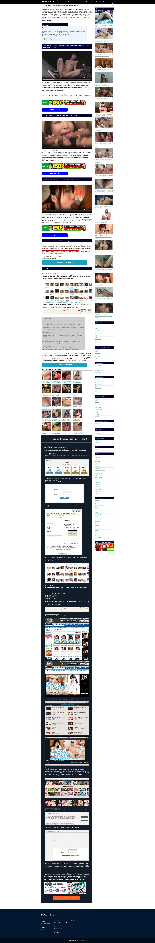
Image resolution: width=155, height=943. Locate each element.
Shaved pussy (97, 528)
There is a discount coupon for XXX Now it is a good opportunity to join (56, 35)
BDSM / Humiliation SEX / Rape (101, 501)
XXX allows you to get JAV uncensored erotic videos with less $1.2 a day (57, 32)
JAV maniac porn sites (100, 396)
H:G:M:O (96, 342)
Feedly (68, 924)
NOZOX (96, 391)
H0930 (96, 367)
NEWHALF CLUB (98, 473)
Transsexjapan (98, 440)
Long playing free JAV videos (83, 1)
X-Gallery (97, 340)
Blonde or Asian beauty (99, 505)
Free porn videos (72, 1)
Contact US (44, 927)
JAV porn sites (99, 322)
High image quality (98, 514)
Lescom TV (97, 493)
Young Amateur (98, 537)
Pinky (96, 358)
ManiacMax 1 (97, 416)
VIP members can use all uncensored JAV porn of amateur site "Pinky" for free (63, 449)
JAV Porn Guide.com (48, 2)
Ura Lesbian (97, 433)
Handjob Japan (98, 407)
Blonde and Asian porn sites (102, 421)
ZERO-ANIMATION (98, 484)
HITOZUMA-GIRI (98, 370)
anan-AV (96, 403)
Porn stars (97, 525)
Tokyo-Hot (97, 330)
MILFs (96, 523)
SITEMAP (44, 921)
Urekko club (97, 372)
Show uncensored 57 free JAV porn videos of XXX (66, 897)
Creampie (97, 509)
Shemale (96, 530)
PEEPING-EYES (98, 479)
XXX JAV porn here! (55, 109)
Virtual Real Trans (98, 442)
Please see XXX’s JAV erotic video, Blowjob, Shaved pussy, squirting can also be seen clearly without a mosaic (64, 31)
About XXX (45, 37)
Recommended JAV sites (96, 1)
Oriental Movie (98, 486)
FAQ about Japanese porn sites (46, 924)
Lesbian (96, 516)
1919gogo (97, 379)
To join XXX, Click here (64, 262)
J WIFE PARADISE (98, 471)
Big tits (96, 503)
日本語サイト (44, 929)
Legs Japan (97, 412)
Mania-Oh (97, 402)
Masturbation (97, 521)
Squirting (96, 532)
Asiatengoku (97, 466)
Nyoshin (96, 400)
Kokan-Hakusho (98, 461)
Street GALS (97, 356)
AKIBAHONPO (98, 457)
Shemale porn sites (100, 438)
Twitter (69, 922)
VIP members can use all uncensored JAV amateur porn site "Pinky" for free (62, 302)
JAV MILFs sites (99, 363)
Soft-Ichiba (97, 386)
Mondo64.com (98, 482)
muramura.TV (97, 353)
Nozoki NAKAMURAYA (99, 381)
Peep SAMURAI (98, 388)
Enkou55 (96, 354)
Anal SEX (97, 500)
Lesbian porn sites (99, 429)
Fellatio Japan (97, 405)
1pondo (96, 326)
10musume (97, 349)
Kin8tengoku (97, 423)
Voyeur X (97, 382)
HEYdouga (97, 333)
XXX (96, 332)
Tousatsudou (97, 389)
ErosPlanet (97, 487)
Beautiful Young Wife (99, 477)
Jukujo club (97, 368)
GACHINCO (97, 455)
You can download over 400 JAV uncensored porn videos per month (56, 34)
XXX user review (48, 38)
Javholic (96, 337)
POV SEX (97, 526)
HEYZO (96, 328)
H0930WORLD (98, 489)
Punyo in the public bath (99, 384)
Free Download (106, 1)
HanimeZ (97, 449)
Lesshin (96, 431)
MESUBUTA (97, 463)
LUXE (96, 480)
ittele (96, 475)
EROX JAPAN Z (98, 339)
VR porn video (98, 535)
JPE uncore (97, 414)
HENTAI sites (98, 446)
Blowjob (96, 507)
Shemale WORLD (98, 491)
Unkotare (97, 398)
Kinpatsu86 (97, 464)
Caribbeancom (98, 324)
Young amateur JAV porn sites (102, 347)
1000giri (96, 459)
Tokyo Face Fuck (98, 409)
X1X (96, 335)
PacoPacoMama (98, 365)
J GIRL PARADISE (98, 468)
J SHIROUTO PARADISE (100, 470)
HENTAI (96, 512)
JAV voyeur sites (99, 377)
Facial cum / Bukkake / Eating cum (101, 510)
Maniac (96, 519)
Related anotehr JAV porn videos (51, 39)
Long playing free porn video (100, 517)
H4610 (96, 351)
